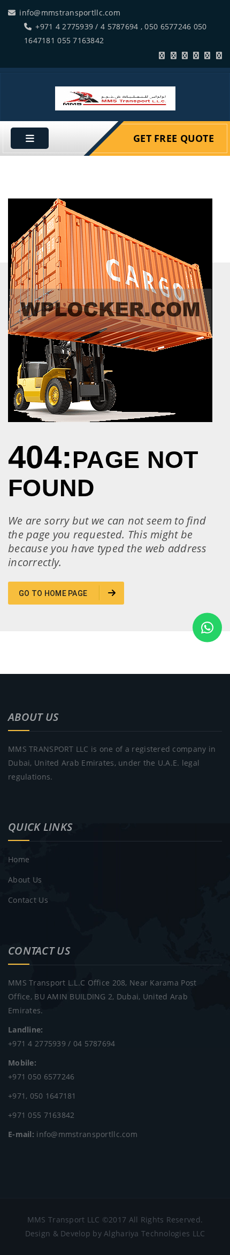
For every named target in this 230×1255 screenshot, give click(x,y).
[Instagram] (219, 55)
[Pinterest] (207, 55)
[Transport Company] (115, 97)
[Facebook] (174, 55)
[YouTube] (185, 55)
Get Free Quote (173, 138)
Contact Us (28, 900)
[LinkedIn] (196, 55)
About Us (25, 880)
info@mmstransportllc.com (69, 12)
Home (18, 859)
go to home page (54, 593)
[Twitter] (162, 55)
